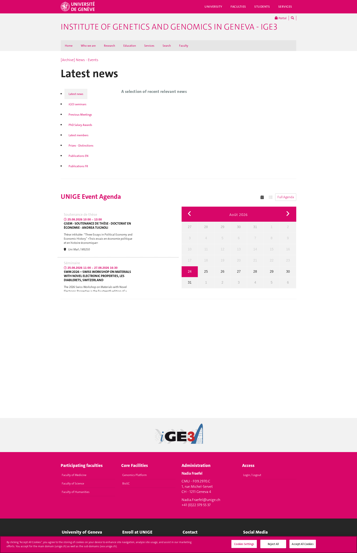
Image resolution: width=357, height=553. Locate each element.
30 (239, 227)
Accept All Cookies (302, 544)
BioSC (126, 483)
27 (190, 227)
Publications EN (78, 156)
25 (206, 271)
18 (206, 260)
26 (222, 271)
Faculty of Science (73, 483)
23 (288, 260)
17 (190, 260)
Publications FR (78, 166)
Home (69, 45)
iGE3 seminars (77, 104)
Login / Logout (252, 475)
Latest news (76, 94)
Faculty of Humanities (75, 492)
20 (239, 260)
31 (255, 227)
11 (206, 249)
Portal (282, 18)
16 (288, 249)
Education (129, 45)
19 (222, 260)
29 (222, 227)
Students (262, 7)
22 (272, 260)
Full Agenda (285, 197)
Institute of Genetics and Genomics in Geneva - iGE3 (169, 27)
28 (206, 227)
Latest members (78, 135)
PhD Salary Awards (80, 125)
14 (255, 249)
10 (190, 249)
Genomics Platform (134, 475)
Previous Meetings (80, 114)
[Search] (292, 18)
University (213, 7)
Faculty (183, 45)
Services (285, 7)
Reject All (273, 544)
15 (272, 249)
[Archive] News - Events (79, 59)
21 (255, 260)
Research (109, 45)
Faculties (238, 7)
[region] (178, 544)
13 (239, 249)
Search (167, 45)
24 (190, 271)
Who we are (88, 45)
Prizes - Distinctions (81, 145)
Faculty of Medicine (74, 475)
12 (222, 249)
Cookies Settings (244, 544)
